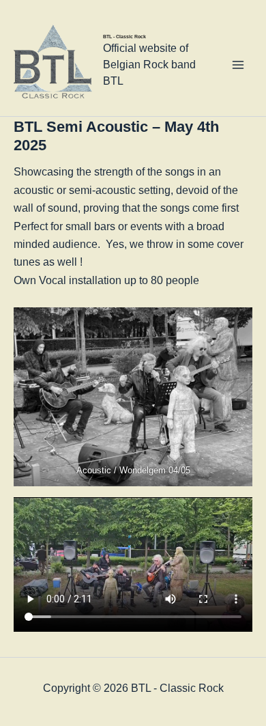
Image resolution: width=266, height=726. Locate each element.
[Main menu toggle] (238, 65)
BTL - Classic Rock (124, 36)
